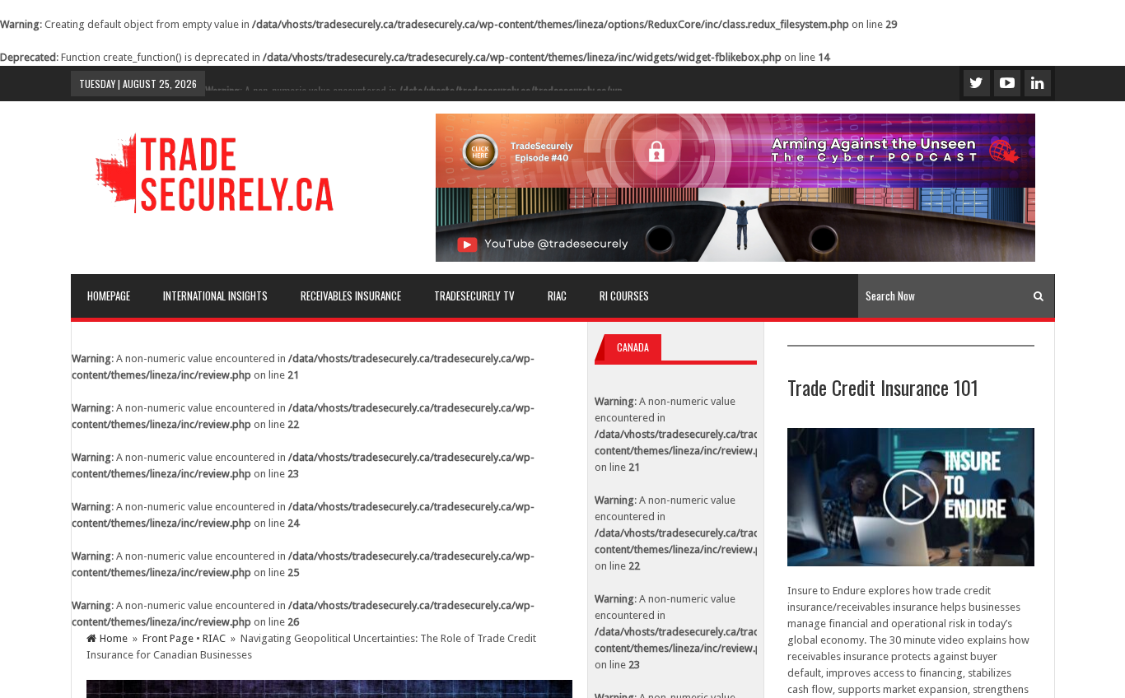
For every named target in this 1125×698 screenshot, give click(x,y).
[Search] (1038, 296)
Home (114, 638)
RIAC (214, 638)
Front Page (168, 638)
